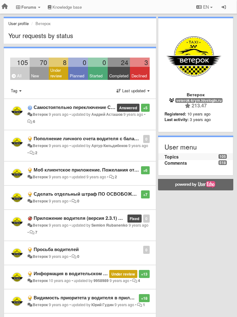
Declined (139, 76)
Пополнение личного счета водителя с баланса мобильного (102, 138)
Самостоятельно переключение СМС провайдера (90, 107)
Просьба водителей (56, 249)
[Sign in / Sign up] (223, 7)
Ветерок (40, 114)
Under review (56, 73)
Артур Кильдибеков (109, 145)
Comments (175, 163)
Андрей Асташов (107, 114)
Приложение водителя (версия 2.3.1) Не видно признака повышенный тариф (121, 218)
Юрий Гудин (102, 304)
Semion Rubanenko (109, 225)
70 (43, 62)
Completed (118, 76)
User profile (18, 23)
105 (22, 62)
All (19, 76)
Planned (77, 76)
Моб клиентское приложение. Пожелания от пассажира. (97, 169)
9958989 (101, 280)
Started (95, 76)
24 (124, 62)
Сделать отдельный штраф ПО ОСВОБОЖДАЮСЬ (92, 193)
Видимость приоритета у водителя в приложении (90, 297)
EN (206, 7)
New (35, 76)
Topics (171, 157)
